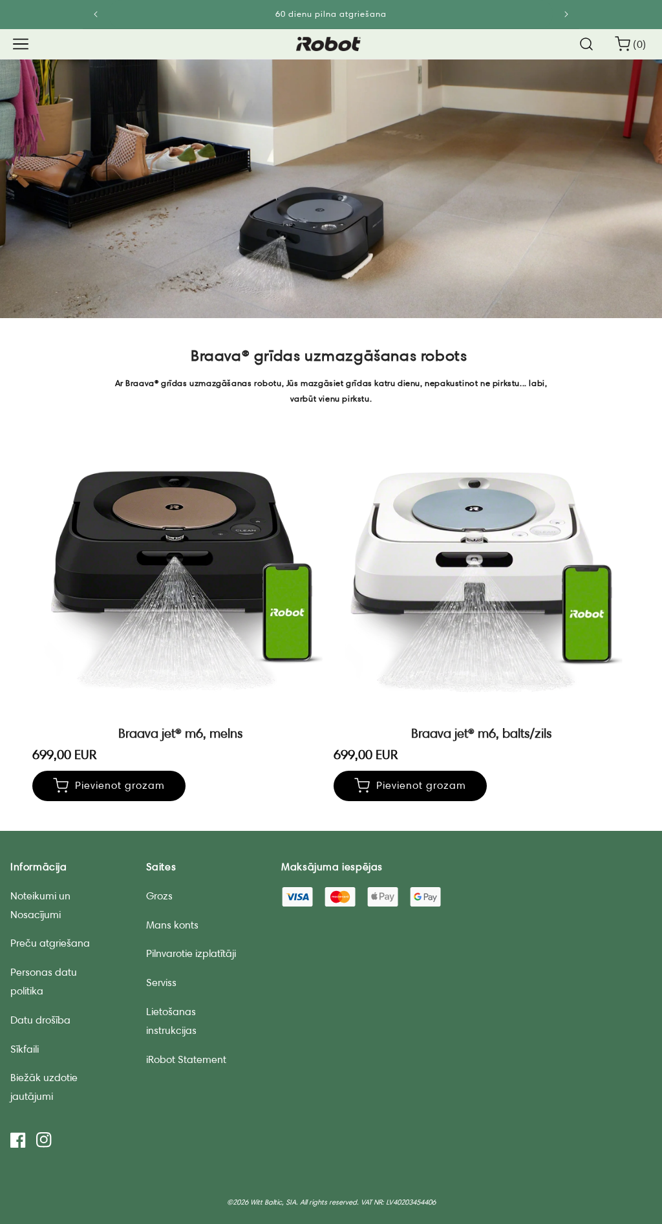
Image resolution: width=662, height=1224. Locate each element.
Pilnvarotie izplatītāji (191, 953)
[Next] (566, 14)
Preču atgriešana (50, 943)
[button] (20, 44)
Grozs (159, 896)
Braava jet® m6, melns (180, 733)
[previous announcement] (96, 14)
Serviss (161, 982)
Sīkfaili (24, 1049)
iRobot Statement (186, 1059)
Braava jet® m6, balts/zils (481, 733)
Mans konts (172, 925)
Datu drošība (40, 1020)
